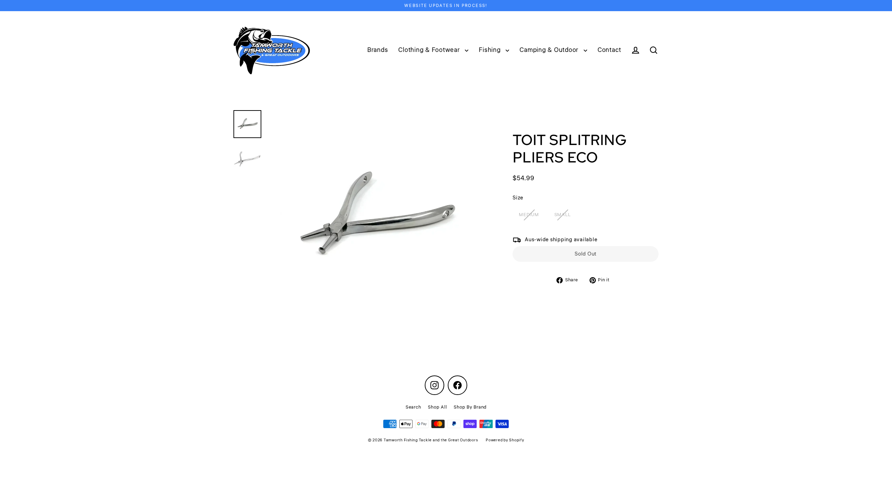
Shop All (437, 407)
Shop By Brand (470, 407)
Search (413, 407)
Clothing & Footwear (429, 49)
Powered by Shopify (505, 440)
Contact (609, 49)
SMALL (562, 215)
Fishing (490, 49)
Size (518, 197)
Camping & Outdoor (550, 49)
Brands (377, 49)
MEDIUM (529, 215)
